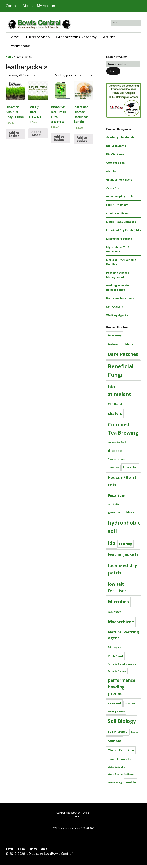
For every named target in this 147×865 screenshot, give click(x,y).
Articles (109, 37)
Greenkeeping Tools (119, 196)
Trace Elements (119, 759)
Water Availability (116, 767)
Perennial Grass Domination (122, 664)
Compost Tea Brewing (123, 428)
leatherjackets (123, 554)
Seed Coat (130, 703)
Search (113, 71)
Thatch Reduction (121, 750)
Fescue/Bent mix (122, 481)
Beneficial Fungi (121, 370)
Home (14, 37)
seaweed (114, 703)
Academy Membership (121, 137)
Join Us (33, 848)
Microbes (118, 602)
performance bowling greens (121, 686)
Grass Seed (113, 188)
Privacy (21, 848)
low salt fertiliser (117, 587)
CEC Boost (115, 404)
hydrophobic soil (124, 527)
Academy (115, 335)
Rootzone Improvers (120, 298)
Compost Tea (115, 162)
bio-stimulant (119, 390)
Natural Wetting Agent (123, 635)
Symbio (114, 740)
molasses (114, 612)
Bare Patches (123, 354)
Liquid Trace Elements (121, 221)
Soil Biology (122, 721)
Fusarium (116, 495)
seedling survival (116, 711)
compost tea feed (117, 442)
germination (114, 504)
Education (130, 467)
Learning (125, 544)
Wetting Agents (117, 315)
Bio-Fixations (115, 154)
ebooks (111, 171)
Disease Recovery (116, 459)
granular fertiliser (121, 512)
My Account (47, 5)
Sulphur (135, 732)
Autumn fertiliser (120, 344)
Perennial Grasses (117, 671)
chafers (115, 413)
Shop (44, 848)
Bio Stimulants (116, 145)
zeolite (131, 782)
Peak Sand (115, 656)
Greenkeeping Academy (76, 37)
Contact (12, 5)
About (28, 5)
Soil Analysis (114, 306)
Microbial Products (119, 238)
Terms (9, 848)
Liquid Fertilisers (117, 213)
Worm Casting (115, 782)
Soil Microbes (117, 732)
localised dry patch (122, 569)
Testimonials (19, 46)
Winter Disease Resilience (121, 774)
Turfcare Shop (37, 37)
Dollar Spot (113, 467)
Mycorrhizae (121, 622)
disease (115, 450)
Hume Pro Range (117, 205)
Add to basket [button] (14, 134)
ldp (111, 543)
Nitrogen (114, 647)
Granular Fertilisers (119, 179)
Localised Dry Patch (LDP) (123, 230)
